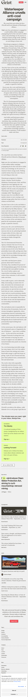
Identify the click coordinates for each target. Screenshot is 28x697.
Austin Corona (4, 590)
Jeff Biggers (4, 491)
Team (2, 649)
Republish (3, 672)
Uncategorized (24, 142)
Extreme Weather (5, 637)
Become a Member (5, 669)
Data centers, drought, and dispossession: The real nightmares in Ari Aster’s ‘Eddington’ (13, 535)
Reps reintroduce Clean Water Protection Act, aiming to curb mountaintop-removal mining (12, 483)
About (2, 648)
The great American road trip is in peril (12, 571)
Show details (21, 686)
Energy (2, 630)
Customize (13, 694)
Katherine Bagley (7, 574)
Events (2, 667)
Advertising (3, 671)
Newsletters (3, 665)
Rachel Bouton (4, 521)
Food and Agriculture (6, 639)
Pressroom (3, 657)
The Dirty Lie (18, 57)
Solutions (3, 634)
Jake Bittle (3, 582)
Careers (3, 653)
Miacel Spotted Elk (5, 539)
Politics (9, 491)
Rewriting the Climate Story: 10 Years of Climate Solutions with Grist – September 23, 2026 (13, 596)
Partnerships (4, 655)
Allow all (14, 690)
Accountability (4, 636)
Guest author (4, 136)
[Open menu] (25, 2)
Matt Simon (3, 547)
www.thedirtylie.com (11, 402)
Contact (3, 651)
